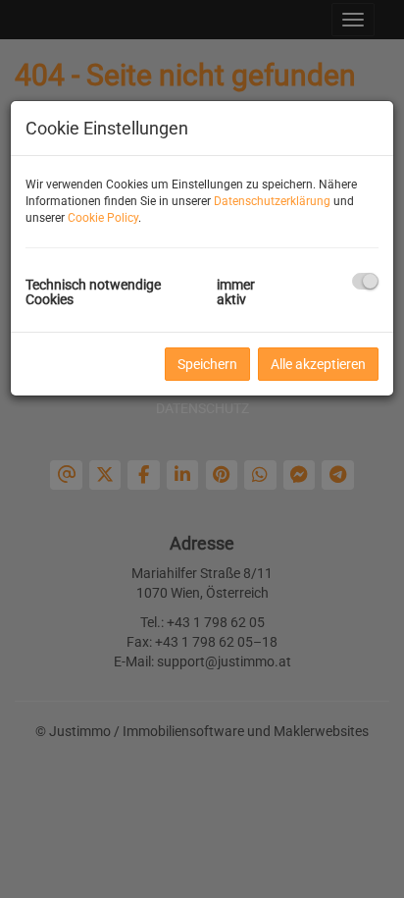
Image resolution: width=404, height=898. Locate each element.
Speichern (207, 364)
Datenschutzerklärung (272, 201)
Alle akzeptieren (318, 364)
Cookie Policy (103, 218)
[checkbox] (365, 281)
